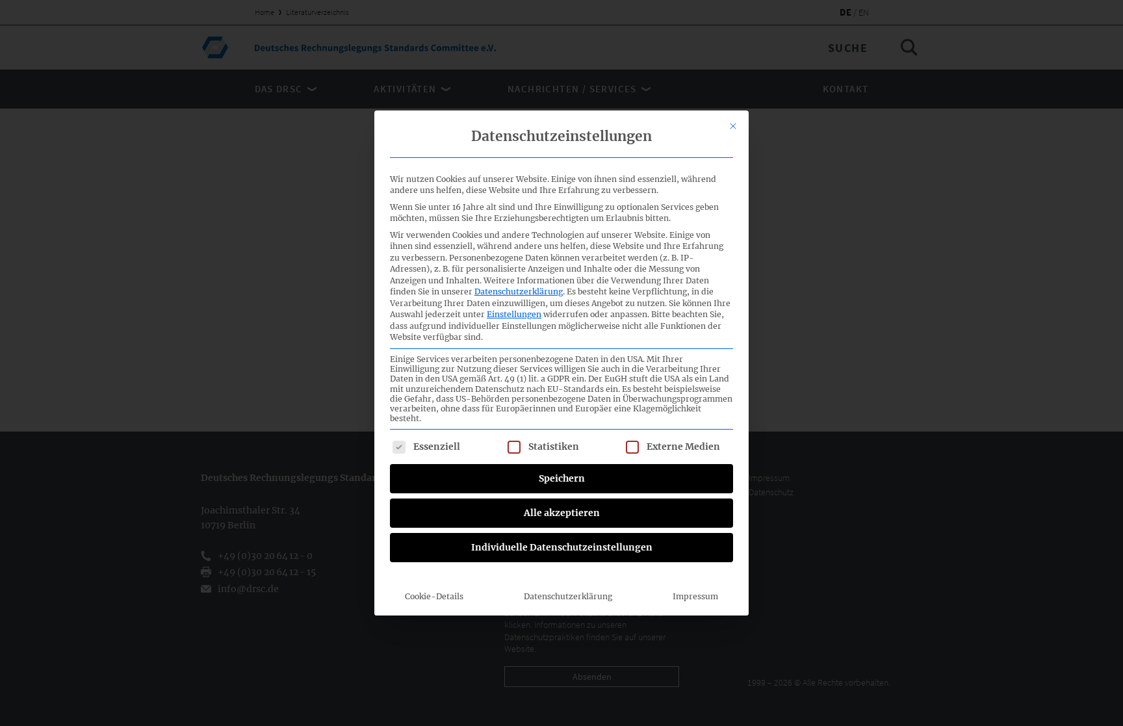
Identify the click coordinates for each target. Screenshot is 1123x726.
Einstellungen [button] (514, 314)
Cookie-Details (434, 596)
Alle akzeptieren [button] (562, 513)
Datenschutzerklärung (518, 291)
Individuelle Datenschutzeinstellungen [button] (561, 547)
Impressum (695, 596)
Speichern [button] (562, 478)
